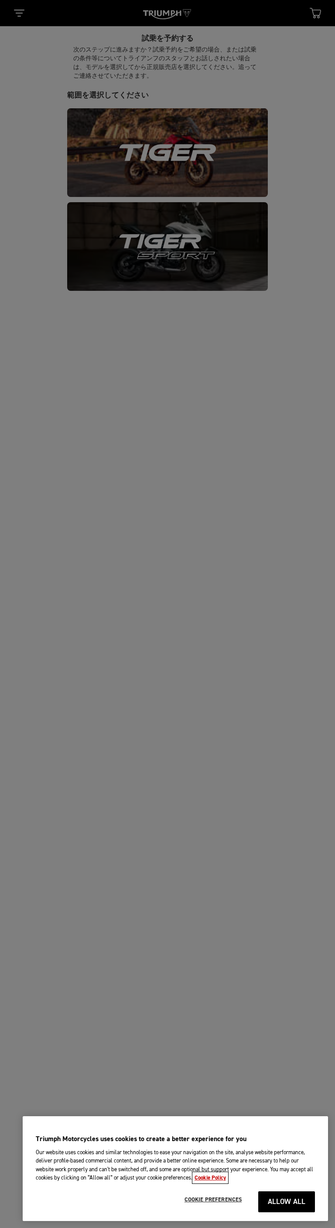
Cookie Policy (210, 1177)
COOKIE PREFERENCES (213, 1199)
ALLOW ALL (287, 1202)
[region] (175, 1168)
